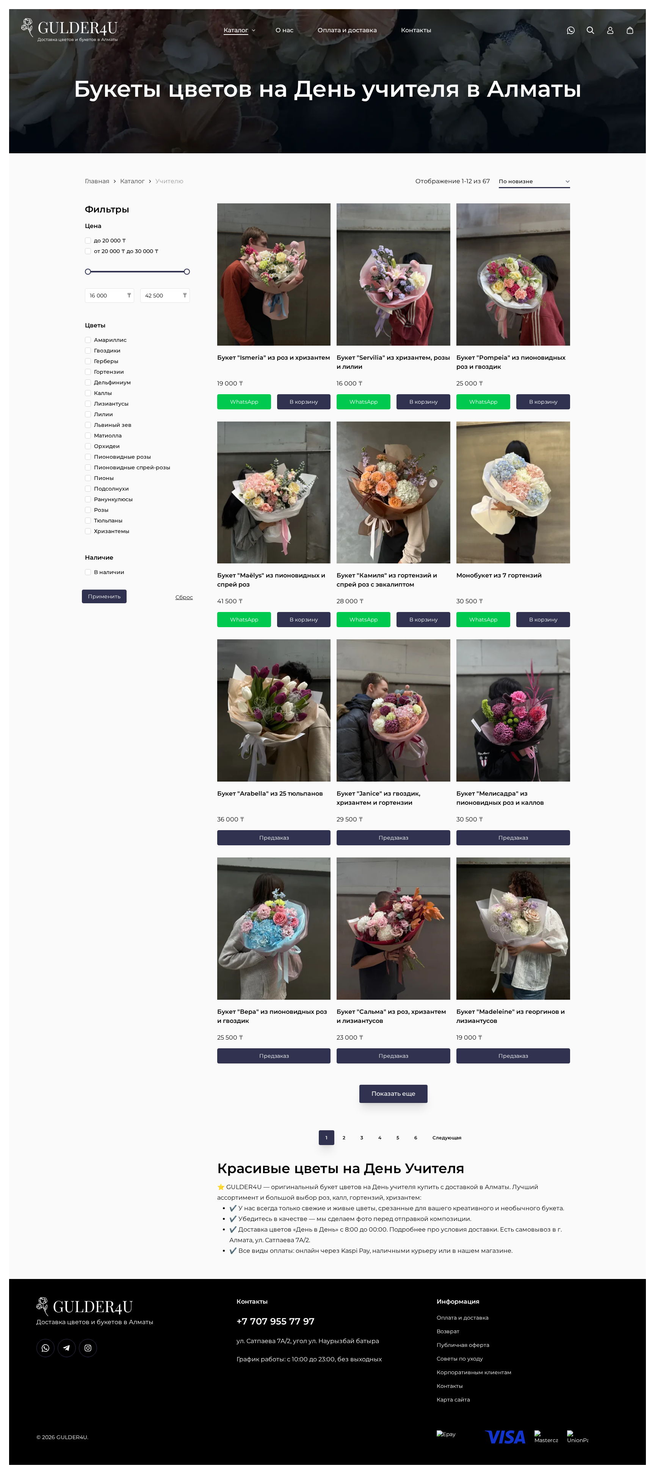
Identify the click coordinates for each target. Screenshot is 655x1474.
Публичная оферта (463, 1345)
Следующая (446, 1138)
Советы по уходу (460, 1358)
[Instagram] (88, 1348)
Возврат (448, 1331)
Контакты (416, 30)
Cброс (184, 597)
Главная (97, 181)
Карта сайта (453, 1399)
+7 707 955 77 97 (276, 1321)
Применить (104, 596)
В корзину (304, 401)
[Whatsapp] (45, 1348)
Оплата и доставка (347, 30)
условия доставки (469, 1229)
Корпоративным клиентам (474, 1372)
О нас (284, 30)
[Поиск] (590, 30)
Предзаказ (274, 837)
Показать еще (393, 1093)
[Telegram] (67, 1348)
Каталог (236, 30)
